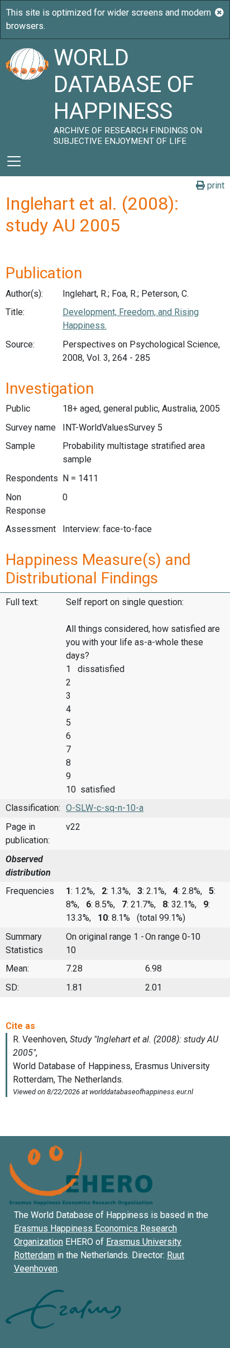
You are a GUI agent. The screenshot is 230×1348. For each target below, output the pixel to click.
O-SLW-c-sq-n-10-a (104, 808)
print (214, 185)
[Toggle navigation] (14, 161)
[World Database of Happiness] (27, 92)
